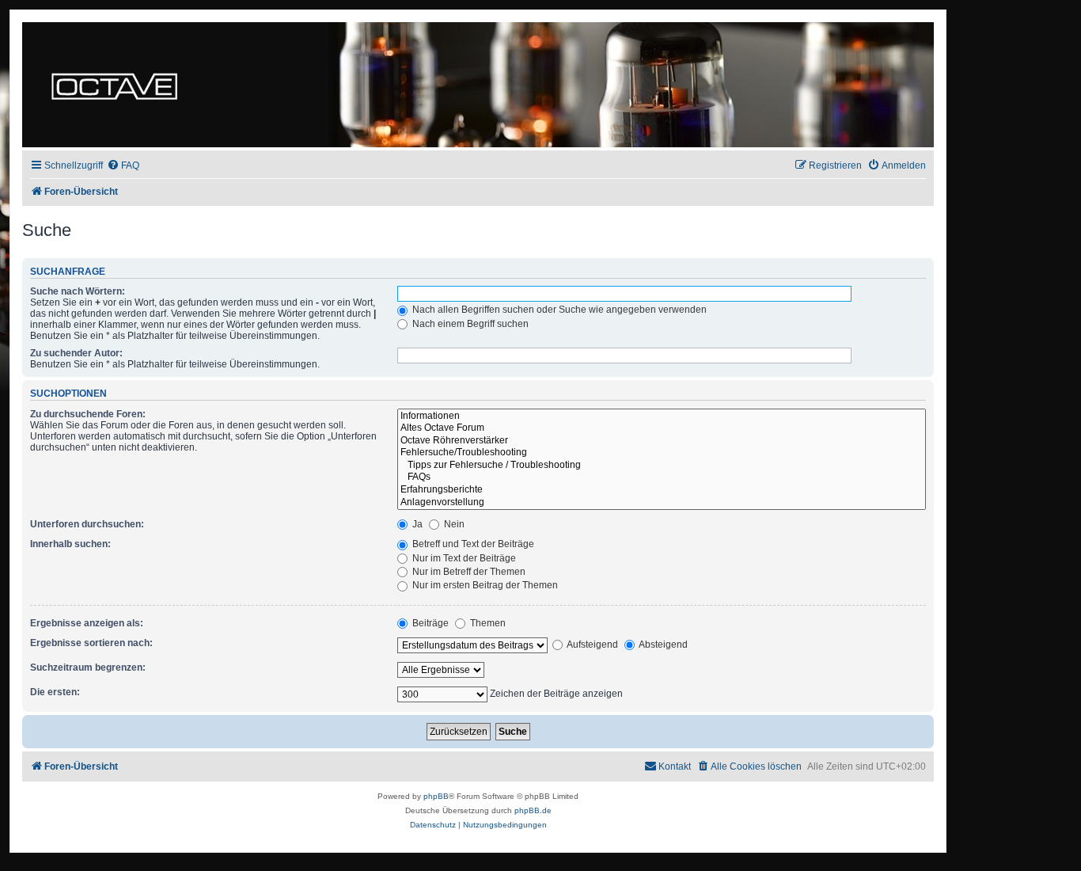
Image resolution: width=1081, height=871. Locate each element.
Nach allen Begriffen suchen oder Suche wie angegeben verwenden (558, 309)
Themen (487, 623)
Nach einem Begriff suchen (469, 323)
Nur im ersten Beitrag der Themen (484, 585)
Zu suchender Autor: (76, 353)
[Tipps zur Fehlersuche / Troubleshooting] (661, 465)
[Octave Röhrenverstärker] (661, 441)
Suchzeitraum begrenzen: (88, 667)
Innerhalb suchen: (70, 544)
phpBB (436, 796)
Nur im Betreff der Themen (467, 571)
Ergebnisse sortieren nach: (91, 642)
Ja (416, 524)
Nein (453, 524)
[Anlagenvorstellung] (661, 502)
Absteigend (662, 644)
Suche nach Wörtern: (77, 291)
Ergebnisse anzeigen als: (86, 623)
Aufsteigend (591, 644)
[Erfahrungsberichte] (661, 490)
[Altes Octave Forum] (661, 428)
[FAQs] (661, 477)
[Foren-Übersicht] (114, 84)
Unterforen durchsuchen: (87, 524)
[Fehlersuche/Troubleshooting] (661, 453)
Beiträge (429, 623)
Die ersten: (55, 692)
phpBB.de (533, 810)
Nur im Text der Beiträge (463, 558)
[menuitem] (123, 166)
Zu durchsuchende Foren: (88, 414)
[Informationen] (661, 416)
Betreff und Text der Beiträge (472, 544)
